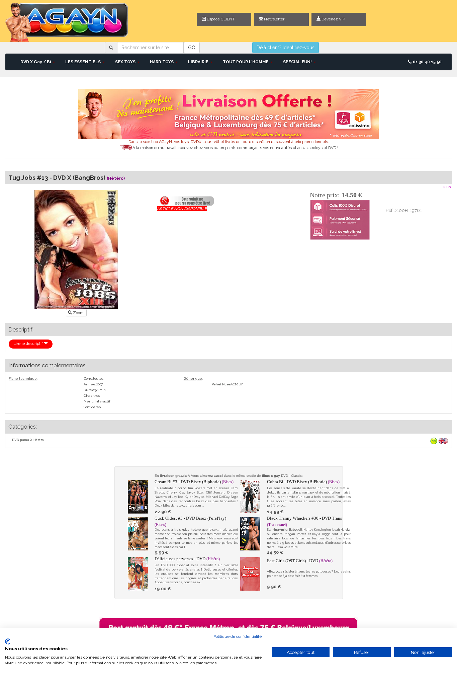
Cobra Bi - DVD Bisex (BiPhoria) (303, 481)
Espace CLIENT (220, 19)
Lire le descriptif (28, 343)
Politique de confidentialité (237, 636)
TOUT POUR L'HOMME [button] (246, 62)
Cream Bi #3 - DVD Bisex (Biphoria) (194, 481)
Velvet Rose (221, 384)
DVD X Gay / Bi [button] (36, 62)
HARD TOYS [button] (162, 62)
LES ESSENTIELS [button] (83, 62)
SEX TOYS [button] (125, 62)
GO (191, 47)
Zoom (78, 312)
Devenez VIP (333, 19)
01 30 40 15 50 (427, 62)
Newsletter (273, 19)
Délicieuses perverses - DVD (187, 558)
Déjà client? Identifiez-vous (285, 47)
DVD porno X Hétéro (28, 440)
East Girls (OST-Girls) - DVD (300, 560)
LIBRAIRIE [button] (198, 62)
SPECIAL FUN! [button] (298, 62)
